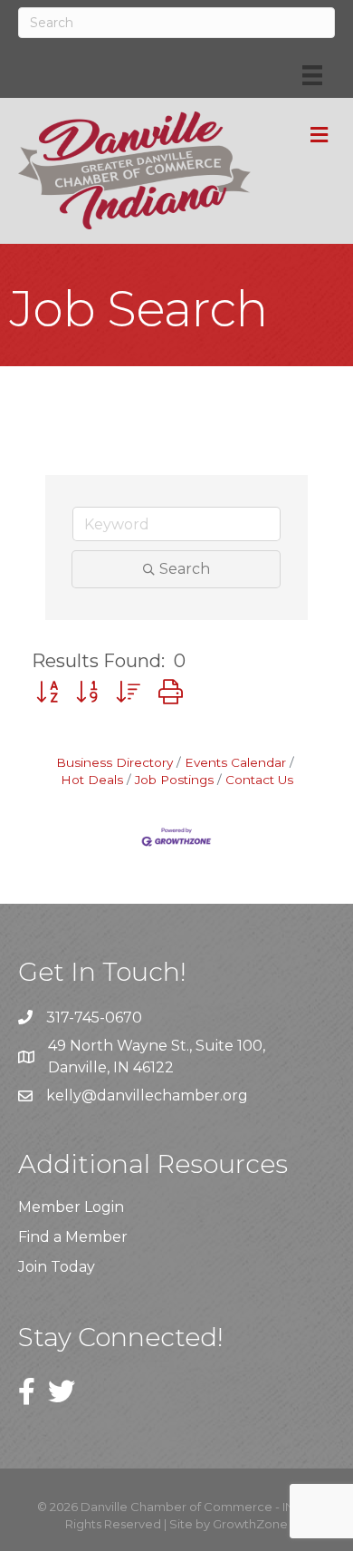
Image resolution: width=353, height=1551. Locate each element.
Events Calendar (235, 762)
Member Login (71, 1207)
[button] (47, 692)
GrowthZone (250, 1524)
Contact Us (259, 779)
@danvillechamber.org (164, 1095)
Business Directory (114, 762)
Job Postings (174, 779)
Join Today (56, 1266)
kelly (63, 1095)
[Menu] (312, 75)
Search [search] (184, 568)
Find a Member (73, 1237)
